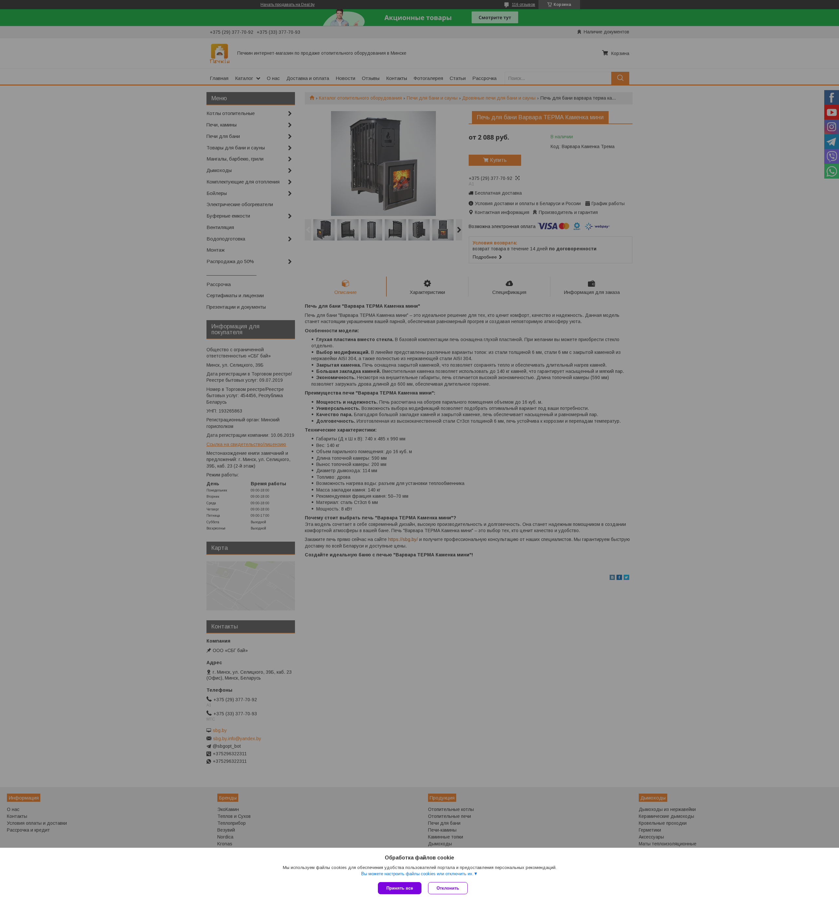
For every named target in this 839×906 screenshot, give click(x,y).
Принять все (399, 888)
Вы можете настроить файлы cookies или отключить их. (417, 873)
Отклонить (448, 888)
